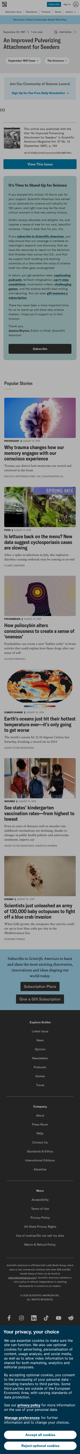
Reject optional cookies (40, 1446)
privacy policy (28, 1405)
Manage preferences (22, 1418)
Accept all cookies (40, 1435)
